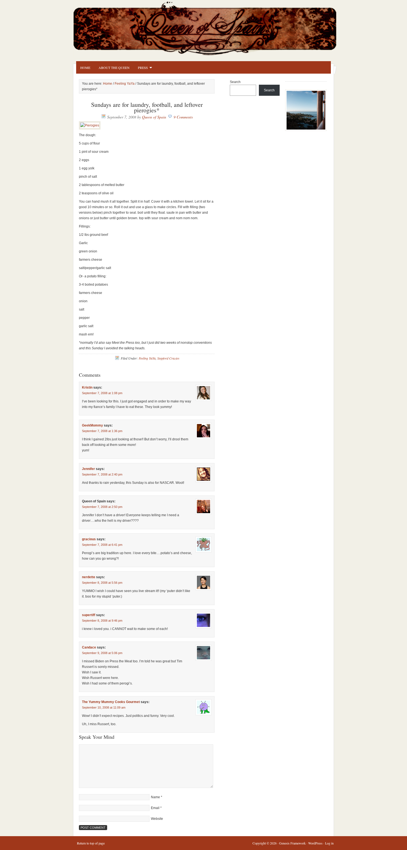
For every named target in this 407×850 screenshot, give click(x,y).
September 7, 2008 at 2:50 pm (102, 506)
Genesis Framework (292, 843)
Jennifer (88, 469)
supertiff (88, 615)
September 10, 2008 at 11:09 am (103, 707)
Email (155, 808)
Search (235, 82)
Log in (329, 843)
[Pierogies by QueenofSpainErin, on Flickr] (90, 125)
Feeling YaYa (125, 84)
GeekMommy (92, 425)
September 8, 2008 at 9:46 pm (102, 620)
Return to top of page (91, 843)
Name (155, 797)
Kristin (87, 387)
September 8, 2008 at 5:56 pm (102, 582)
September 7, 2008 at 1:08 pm (102, 393)
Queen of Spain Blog (212, 27)
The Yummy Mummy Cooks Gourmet (111, 702)
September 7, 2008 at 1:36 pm (102, 431)
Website (157, 819)
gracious (89, 539)
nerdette (88, 577)
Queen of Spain (154, 117)
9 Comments (183, 117)
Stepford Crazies (168, 358)
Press (141, 68)
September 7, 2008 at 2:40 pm (102, 474)
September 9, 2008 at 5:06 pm (102, 653)
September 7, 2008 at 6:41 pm (102, 544)
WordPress (315, 843)
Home (85, 67)
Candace (89, 647)
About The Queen (114, 67)
